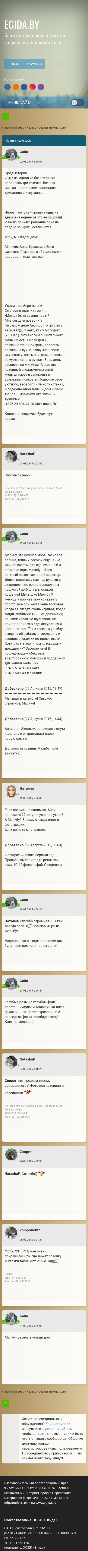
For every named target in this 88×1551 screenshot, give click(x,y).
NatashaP (27, 453)
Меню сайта (19, 102)
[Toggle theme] (78, 102)
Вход (15, 64)
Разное (31, 127)
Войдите (52, 1424)
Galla (24, 151)
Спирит (26, 1151)
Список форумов (13, 127)
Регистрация (33, 64)
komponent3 (30, 1229)
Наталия (27, 788)
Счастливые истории (52, 127)
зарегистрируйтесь (57, 1429)
